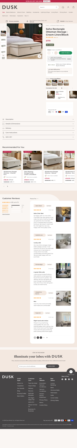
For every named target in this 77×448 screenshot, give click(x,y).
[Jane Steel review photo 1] (63, 214)
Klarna (41, 402)
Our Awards (20, 388)
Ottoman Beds (55, 390)
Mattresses (54, 392)
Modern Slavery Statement (42, 395)
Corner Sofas (54, 398)
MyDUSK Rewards (31, 394)
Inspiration (20, 386)
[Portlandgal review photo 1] (63, 270)
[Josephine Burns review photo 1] (63, 298)
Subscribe (51, 366)
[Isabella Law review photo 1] (63, 241)
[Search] (56, 7)
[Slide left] (70, 88)
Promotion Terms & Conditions (42, 385)
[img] (37, 210)
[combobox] (49, 7)
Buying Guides (21, 393)
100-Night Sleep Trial (31, 398)
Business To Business (31, 410)
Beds (52, 387)
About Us (20, 383)
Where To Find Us (32, 405)
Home (47, 25)
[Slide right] (72, 88)
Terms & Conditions (42, 390)
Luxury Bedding (53, 384)
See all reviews (6, 214)
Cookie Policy (43, 405)
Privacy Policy (43, 400)
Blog (18, 391)
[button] (49, 37)
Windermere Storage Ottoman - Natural (51, 172)
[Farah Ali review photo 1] (63, 319)
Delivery (30, 388)
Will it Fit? (31, 402)
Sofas (52, 395)
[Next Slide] (39, 56)
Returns (30, 391)
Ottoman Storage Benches (57, 25)
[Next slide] (7, 186)
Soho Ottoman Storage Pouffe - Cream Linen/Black (30, 173)
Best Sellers (20, 396)
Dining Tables (55, 400)
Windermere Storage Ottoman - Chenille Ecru (10, 173)
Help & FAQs (32, 386)
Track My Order (32, 383)
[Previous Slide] (10, 56)
